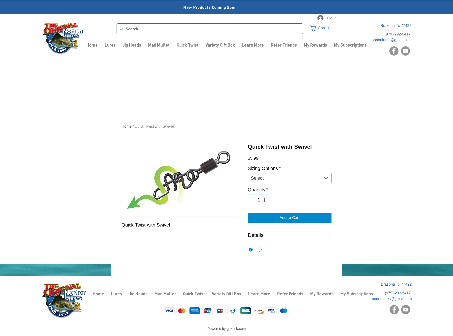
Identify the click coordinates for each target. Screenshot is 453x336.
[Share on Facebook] (251, 250)
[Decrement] (252, 200)
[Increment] (265, 200)
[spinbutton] (258, 200)
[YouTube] (405, 51)
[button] (323, 28)
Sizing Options (264, 168)
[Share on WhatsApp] (260, 250)
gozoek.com (236, 329)
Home (127, 126)
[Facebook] (393, 51)
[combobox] (289, 178)
